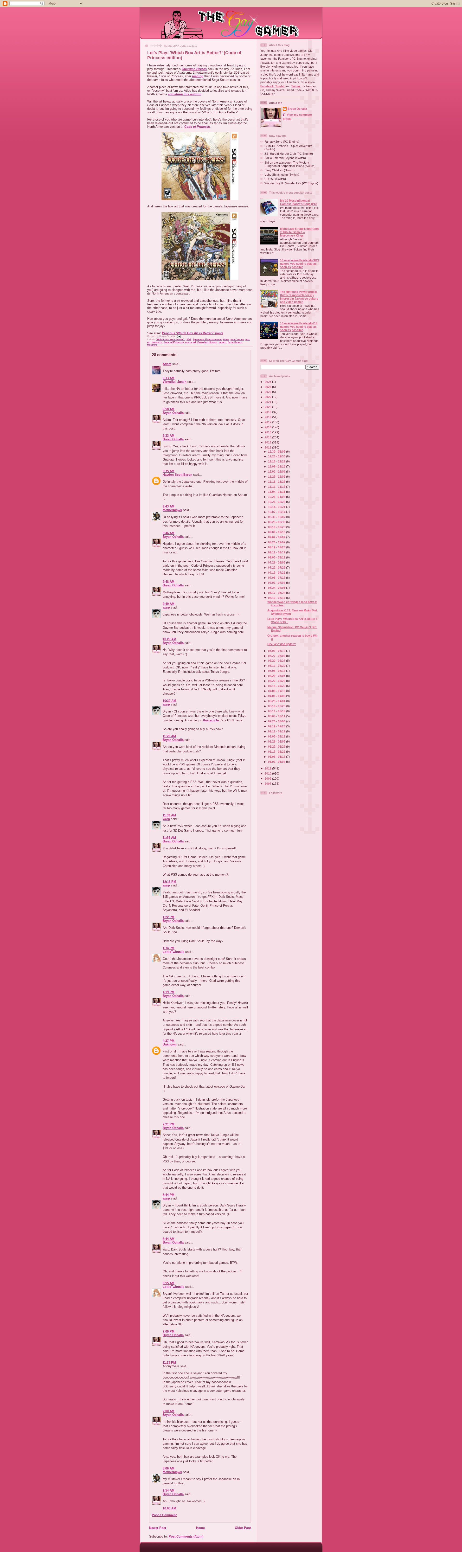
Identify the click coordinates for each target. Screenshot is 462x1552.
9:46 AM (168, 533)
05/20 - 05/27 (277, 660)
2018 (268, 417)
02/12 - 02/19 (277, 731)
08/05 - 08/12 (277, 557)
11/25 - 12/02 (277, 476)
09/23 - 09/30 (277, 522)
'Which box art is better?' (170, 339)
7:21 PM (168, 1124)
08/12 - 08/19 (277, 552)
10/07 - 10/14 (277, 511)
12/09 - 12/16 (277, 466)
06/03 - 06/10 (277, 650)
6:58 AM (168, 409)
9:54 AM (168, 1490)
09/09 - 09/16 (277, 532)
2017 (268, 422)
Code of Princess (197, 126)
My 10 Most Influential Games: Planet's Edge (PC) (298, 202)
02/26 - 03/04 (277, 721)
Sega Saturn (235, 342)
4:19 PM (168, 992)
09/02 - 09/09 (277, 537)
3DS (188, 339)
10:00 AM (169, 1508)
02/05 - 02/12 (277, 736)
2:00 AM (168, 1411)
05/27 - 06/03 (277, 655)
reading (197, 76)
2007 (268, 783)
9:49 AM (168, 604)
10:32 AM (169, 701)
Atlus (226, 339)
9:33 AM (168, 435)
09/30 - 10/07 (277, 517)
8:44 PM (168, 1195)
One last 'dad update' (281, 644)
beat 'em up (237, 339)
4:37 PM (168, 1041)
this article (211, 720)
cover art (190, 342)
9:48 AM (168, 582)
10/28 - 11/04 (277, 496)
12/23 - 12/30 (277, 456)
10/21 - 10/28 (277, 501)
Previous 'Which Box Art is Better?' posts (192, 333)
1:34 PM (168, 948)
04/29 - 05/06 (277, 675)
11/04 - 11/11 (277, 491)
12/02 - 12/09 (277, 471)
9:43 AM (168, 506)
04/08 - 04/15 (277, 691)
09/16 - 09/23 (277, 527)
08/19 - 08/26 (277, 547)
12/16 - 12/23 (277, 461)
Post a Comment (164, 1515)
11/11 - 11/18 (277, 486)
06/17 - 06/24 (277, 592)
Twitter (295, 86)
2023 (268, 391)
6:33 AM (168, 378)
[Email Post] (178, 336)
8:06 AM (168, 1468)
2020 (268, 407)
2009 (268, 778)
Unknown (170, 1044)
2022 (268, 396)
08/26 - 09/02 (277, 542)
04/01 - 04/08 (277, 696)
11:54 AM (169, 838)
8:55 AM (168, 1283)
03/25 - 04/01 (277, 701)
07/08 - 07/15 (277, 577)
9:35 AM (168, 471)
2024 (268, 386)
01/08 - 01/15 (277, 756)
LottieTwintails (173, 952)
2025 (268, 381)
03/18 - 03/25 (277, 706)
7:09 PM (168, 1331)
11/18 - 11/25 (277, 481)
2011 (268, 768)
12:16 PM (169, 882)
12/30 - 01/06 (277, 451)
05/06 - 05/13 (277, 670)
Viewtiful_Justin (174, 382)
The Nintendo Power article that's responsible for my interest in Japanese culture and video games (299, 296)
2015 (268, 432)
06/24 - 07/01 (277, 587)
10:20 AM (169, 639)
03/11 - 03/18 (277, 711)
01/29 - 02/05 (277, 741)
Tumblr (280, 86)
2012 (268, 447)
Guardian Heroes (194, 69)
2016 (268, 427)
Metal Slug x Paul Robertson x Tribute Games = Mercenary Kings (299, 232)
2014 (268, 437)
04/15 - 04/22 (277, 685)
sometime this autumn (184, 94)
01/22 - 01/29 (277, 746)
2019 (268, 412)
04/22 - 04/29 (277, 680)
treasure (152, 344)
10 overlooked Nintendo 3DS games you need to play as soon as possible (299, 264)
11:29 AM (169, 736)
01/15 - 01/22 (277, 751)
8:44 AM (168, 1239)
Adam (167, 364)
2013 (268, 442)
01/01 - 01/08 (277, 761)
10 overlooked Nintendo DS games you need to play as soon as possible (298, 327)
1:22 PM (168, 917)
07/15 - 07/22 (277, 572)
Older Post (243, 1528)
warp (166, 607)
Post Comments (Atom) (186, 1536)
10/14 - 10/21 (277, 506)
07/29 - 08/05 (277, 562)
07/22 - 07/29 (277, 567)
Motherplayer (172, 510)
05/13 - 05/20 (277, 665)
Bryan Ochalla (173, 413)
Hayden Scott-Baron (177, 474)
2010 (268, 773)
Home (200, 1528)
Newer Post (157, 1528)
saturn (222, 342)
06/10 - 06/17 (277, 597)
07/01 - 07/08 (277, 582)
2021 (268, 402)
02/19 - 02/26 (277, 726)
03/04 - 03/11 (277, 716)
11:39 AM (169, 815)
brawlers (157, 342)
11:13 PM (169, 1362)
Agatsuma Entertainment (207, 339)
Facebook (267, 86)
